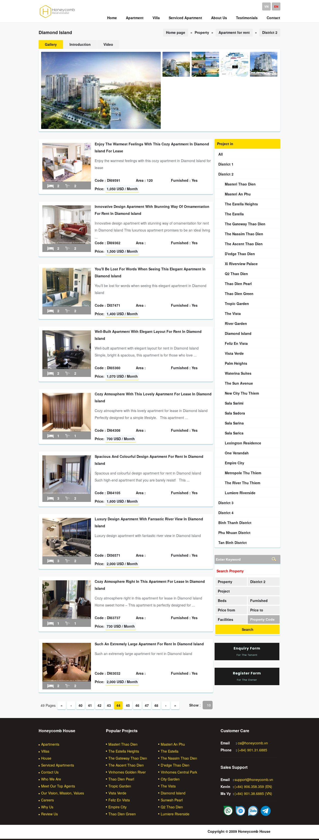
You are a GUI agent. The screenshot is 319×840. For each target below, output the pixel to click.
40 (80, 705)
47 (147, 705)
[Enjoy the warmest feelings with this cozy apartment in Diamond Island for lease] (66, 180)
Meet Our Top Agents (58, 785)
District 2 (269, 32)
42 (99, 705)
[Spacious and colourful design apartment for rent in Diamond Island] (66, 492)
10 (209, 705)
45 (128, 705)
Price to (256, 609)
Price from (226, 609)
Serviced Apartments (57, 765)
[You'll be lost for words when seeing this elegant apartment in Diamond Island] (66, 304)
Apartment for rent (234, 32)
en (276, 6)
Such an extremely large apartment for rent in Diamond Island (149, 643)
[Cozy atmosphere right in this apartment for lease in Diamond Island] (66, 617)
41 (90, 705)
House (46, 758)
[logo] (57, 17)
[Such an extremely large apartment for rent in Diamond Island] (66, 679)
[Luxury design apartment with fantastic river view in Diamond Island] (66, 554)
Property (225, 581)
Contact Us (50, 772)
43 (109, 705)
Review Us (49, 813)
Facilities (225, 619)
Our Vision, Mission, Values (62, 792)
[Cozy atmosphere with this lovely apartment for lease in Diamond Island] (66, 429)
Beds (222, 600)
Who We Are (51, 779)
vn (266, 6)
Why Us (47, 806)
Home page (175, 32)
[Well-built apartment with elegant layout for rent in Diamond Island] (66, 367)
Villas (45, 751)
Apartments (50, 744)
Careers (47, 799)
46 (137, 705)
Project (224, 591)
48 (156, 705)
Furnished (259, 600)
